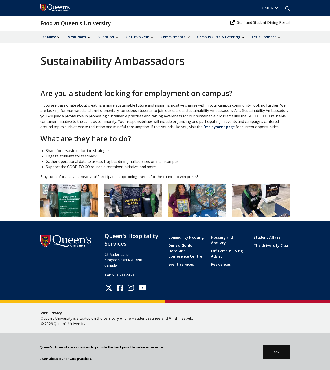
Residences (221, 264)
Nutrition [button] (106, 36)
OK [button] (276, 351)
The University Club (271, 245)
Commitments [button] (173, 36)
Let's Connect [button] (264, 36)
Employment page (219, 126)
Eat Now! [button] (49, 36)
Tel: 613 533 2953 (119, 275)
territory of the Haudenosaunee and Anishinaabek (147, 318)
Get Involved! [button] (138, 36)
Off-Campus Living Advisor (227, 253)
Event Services (181, 264)
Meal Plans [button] (77, 36)
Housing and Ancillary (222, 240)
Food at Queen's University (75, 23)
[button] (286, 8)
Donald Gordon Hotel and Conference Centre (185, 251)
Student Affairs (267, 237)
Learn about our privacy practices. (66, 359)
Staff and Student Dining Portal (263, 22)
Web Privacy (51, 312)
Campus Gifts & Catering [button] (219, 36)
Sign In (268, 8)
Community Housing (186, 237)
